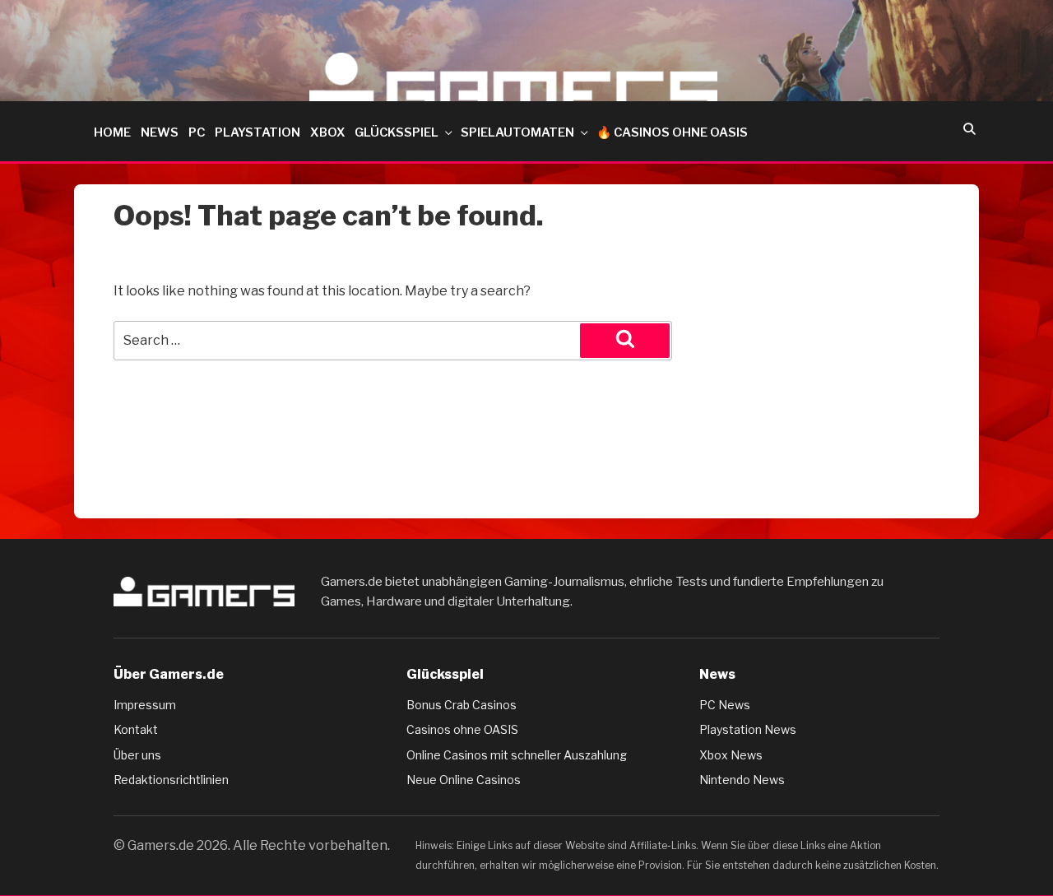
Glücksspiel (396, 132)
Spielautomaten (517, 132)
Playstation (257, 132)
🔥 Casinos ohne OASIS (672, 132)
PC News (724, 705)
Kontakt (136, 729)
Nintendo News (742, 780)
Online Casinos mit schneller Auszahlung (516, 755)
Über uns (137, 755)
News (160, 132)
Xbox (328, 132)
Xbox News (731, 755)
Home (112, 132)
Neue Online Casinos (463, 780)
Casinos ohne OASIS (462, 729)
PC (196, 132)
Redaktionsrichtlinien (171, 780)
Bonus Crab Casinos (461, 705)
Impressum (145, 705)
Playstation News (747, 729)
